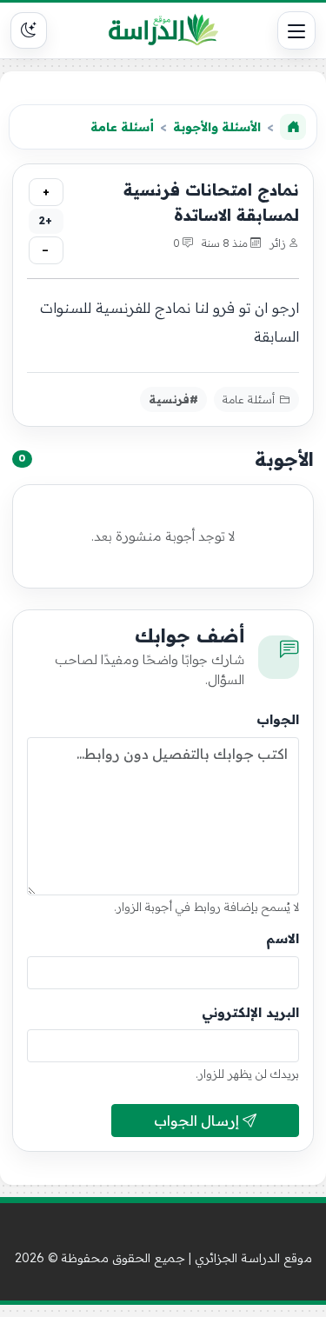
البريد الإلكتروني (250, 1012)
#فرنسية (173, 399)
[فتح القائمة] (296, 30)
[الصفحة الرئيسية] (293, 127)
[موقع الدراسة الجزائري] (163, 30)
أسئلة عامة (122, 127)
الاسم (282, 938)
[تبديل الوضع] (28, 30)
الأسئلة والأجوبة (217, 127)
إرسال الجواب (198, 1120)
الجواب (277, 719)
